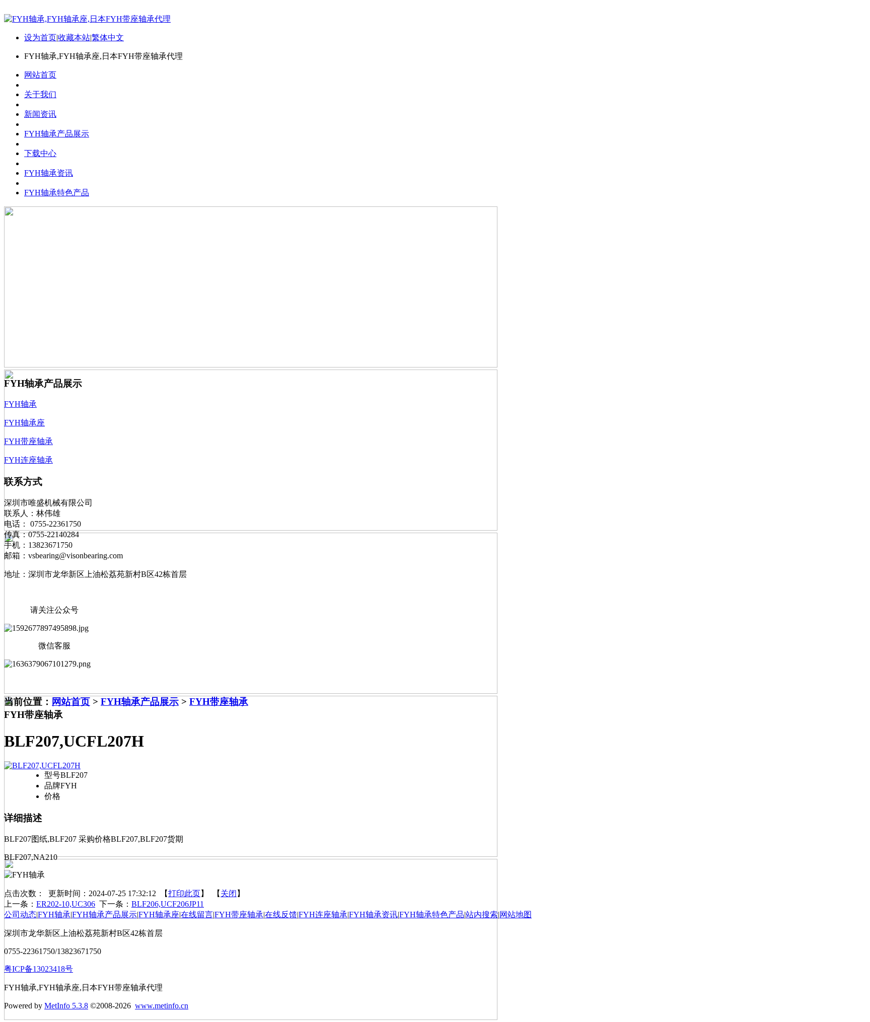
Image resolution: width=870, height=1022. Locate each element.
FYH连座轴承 (323, 914)
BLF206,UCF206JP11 (167, 904)
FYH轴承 (54, 914)
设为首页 (40, 37)
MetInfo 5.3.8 (66, 1005)
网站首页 (71, 701)
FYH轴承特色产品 (431, 914)
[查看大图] (42, 765)
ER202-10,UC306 (65, 904)
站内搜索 (482, 914)
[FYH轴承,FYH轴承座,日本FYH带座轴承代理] (87, 19)
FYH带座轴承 (218, 701)
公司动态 (20, 914)
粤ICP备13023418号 (38, 969)
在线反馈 (281, 914)
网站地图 (515, 914)
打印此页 (184, 893)
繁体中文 (108, 37)
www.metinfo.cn (161, 1005)
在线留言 (197, 914)
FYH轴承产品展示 (140, 701)
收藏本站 (74, 37)
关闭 (229, 893)
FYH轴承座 (158, 914)
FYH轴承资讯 (373, 914)
